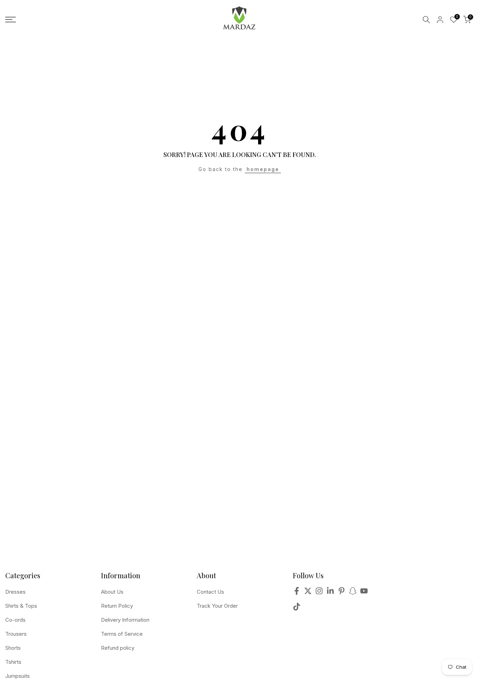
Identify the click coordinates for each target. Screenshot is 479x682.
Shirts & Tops (21, 605)
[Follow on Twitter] (308, 593)
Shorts (13, 648)
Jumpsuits (17, 676)
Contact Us (210, 591)
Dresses (15, 591)
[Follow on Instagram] (319, 593)
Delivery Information (125, 619)
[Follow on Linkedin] (330, 593)
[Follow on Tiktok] (297, 608)
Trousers (16, 633)
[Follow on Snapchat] (353, 593)
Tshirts (13, 662)
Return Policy (117, 605)
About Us (112, 591)
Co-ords (15, 619)
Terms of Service (122, 633)
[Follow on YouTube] (364, 593)
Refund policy (117, 648)
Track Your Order (217, 605)
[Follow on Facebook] (297, 593)
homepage (263, 169)
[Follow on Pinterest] (341, 593)
